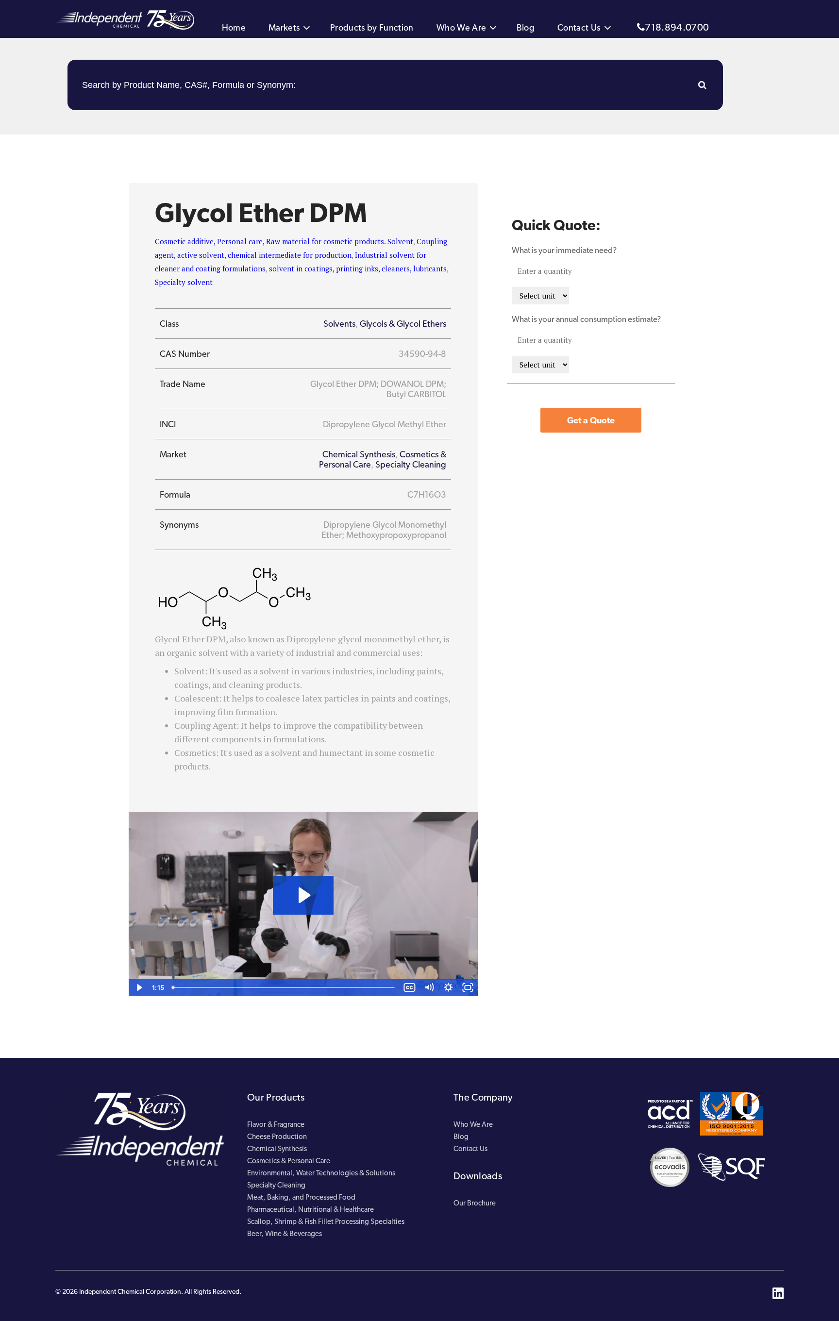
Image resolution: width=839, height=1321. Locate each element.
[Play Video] (138, 987)
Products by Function (372, 27)
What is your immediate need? (564, 250)
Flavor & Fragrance (275, 1124)
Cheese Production (277, 1136)
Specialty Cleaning (410, 464)
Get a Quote (591, 420)
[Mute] (429, 987)
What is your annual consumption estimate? (586, 319)
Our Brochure (474, 1203)
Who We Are (461, 27)
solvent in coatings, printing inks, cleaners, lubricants (358, 268)
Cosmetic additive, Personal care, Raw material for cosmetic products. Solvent (284, 241)
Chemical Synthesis (358, 454)
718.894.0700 (677, 27)
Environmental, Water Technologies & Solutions (321, 1173)
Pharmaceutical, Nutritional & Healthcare (310, 1209)
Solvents (339, 323)
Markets (284, 27)
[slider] (284, 987)
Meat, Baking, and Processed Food (301, 1197)
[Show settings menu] (448, 987)
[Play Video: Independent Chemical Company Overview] (303, 895)
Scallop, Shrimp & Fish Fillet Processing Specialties (325, 1221)
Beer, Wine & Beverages (284, 1233)
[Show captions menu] (410, 987)
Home (234, 27)
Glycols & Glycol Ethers (403, 323)
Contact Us (579, 27)
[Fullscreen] (468, 987)
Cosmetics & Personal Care (288, 1160)
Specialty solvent (184, 282)
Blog (526, 27)
